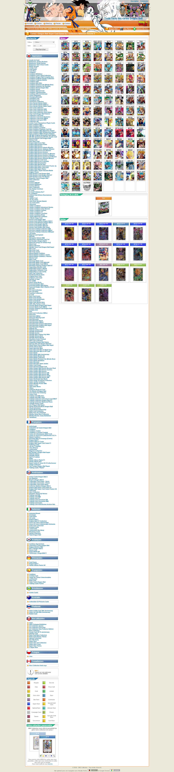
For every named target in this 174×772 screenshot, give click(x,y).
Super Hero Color (35, 644)
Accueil (29, 23)
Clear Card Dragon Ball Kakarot (39, 114)
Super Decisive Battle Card (38, 366)
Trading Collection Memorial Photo (40, 402)
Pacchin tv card (34, 279)
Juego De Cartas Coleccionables (40, 577)
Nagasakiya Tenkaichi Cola (38, 270)
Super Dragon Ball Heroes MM (39, 377)
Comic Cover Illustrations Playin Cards (42, 123)
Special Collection (35, 638)
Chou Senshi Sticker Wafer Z (38, 104)
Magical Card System (36, 235)
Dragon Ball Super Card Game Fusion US (43, 489)
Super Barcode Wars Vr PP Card (39, 351)
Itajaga (31, 196)
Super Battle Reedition (36, 360)
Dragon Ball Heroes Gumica (38, 152)
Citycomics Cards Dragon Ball (39, 545)
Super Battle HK (34, 551)
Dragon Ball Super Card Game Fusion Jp (42, 166)
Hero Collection (34, 187)
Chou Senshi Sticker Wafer (38, 103)
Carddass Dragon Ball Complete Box (41, 77)
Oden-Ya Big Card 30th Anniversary (41, 610)
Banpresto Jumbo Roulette (38, 61)
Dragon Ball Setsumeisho (37, 163)
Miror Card (32, 259)
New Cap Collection (35, 273)
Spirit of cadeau (34, 457)
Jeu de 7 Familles (35, 446)
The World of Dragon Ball (37, 391)
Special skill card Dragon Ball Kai (40, 343)
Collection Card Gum (36, 115)
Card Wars (32, 71)
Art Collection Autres (36, 626)
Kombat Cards (34, 527)
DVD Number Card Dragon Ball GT (40, 175)
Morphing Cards (34, 532)
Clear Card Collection (36, 107)
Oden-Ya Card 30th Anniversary (39, 612)
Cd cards (32, 518)
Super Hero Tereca (35, 646)
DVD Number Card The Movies (39, 176)
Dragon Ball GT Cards (36, 441)
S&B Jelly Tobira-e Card (37, 304)
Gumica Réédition (35, 184)
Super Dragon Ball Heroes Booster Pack (42, 368)
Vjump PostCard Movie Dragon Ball (41, 406)
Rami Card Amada (35, 297)
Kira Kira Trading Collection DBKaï (40, 230)
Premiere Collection (35, 293)
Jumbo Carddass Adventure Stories (41, 207)
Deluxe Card (33, 140)
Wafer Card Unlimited (36, 411)
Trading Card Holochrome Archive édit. (42, 504)
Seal (30, 311)
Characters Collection (36, 101)
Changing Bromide (35, 97)
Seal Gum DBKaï (34, 316)
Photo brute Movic (35, 282)
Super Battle (33, 353)
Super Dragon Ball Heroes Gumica (40, 369)
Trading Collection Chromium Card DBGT (43, 399)
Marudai (32, 236)
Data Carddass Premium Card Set (40, 129)
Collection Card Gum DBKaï (38, 118)
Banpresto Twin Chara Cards (38, 65)
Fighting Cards (34, 444)
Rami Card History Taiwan (37, 636)
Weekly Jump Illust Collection (39, 414)
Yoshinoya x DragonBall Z (37, 553)
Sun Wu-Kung (34, 639)
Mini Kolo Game (34, 251)
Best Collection (34, 630)
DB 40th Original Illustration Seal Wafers (42, 135)
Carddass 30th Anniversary (38, 94)
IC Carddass (33, 193)
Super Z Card (33, 385)
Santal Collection (35, 533)
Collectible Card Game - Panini (39, 483)
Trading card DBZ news (37, 397)
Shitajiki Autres (34, 333)
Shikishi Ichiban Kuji (36, 330)
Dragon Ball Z (33, 440)
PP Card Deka (33, 291)
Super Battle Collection (37, 357)
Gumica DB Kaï (34, 186)
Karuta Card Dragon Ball (37, 219)
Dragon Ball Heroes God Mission (40, 150)
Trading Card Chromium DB (38, 499)
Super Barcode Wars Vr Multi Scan (40, 350)
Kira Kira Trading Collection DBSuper (41, 232)
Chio (30, 656)
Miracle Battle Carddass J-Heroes (40, 256)
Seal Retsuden (34, 319)
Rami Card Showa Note (37, 302)
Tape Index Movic (35, 386)
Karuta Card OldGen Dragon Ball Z (40, 221)
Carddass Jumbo (35, 431)
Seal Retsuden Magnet (36, 327)
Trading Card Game (35, 503)
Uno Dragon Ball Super (37, 405)
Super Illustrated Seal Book (38, 379)
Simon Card (33, 550)
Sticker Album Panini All (37, 565)
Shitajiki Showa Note (36, 336)
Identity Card (33, 633)
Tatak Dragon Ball (35, 535)
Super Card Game (35, 365)
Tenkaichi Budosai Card (37, 389)
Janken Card (33, 198)
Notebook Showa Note (36, 274)
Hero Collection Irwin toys (38, 665)
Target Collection (35, 464)
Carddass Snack (34, 89)
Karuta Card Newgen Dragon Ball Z (41, 222)
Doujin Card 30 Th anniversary (39, 632)
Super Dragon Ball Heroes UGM (39, 376)
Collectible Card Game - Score (39, 481)
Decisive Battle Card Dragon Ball (40, 138)
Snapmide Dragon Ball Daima (39, 342)
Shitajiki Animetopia (36, 331)
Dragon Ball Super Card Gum (39, 167)
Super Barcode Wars (36, 348)
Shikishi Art (33, 328)
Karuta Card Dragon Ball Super (39, 227)
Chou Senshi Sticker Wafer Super (40, 106)
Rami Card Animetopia (36, 299)
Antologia (32, 515)
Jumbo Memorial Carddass (38, 216)
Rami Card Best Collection (38, 635)
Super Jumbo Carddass (37, 382)
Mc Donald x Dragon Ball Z (38, 241)
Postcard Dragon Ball (36, 284)
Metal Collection (34, 245)
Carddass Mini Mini (35, 83)
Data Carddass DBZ (35, 124)
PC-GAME (32, 281)
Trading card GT (34, 498)
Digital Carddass (34, 437)
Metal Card (32, 244)
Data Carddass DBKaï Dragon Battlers (42, 133)
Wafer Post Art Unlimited (37, 412)
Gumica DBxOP (34, 183)
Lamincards (33, 449)
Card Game (33, 69)
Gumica (31, 181)
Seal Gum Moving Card (37, 317)
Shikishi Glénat (34, 454)
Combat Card (33, 576)
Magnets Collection (35, 451)
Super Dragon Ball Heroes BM (39, 374)
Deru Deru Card (34, 141)
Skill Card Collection (36, 340)
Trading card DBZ (35, 496)
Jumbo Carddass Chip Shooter (39, 209)
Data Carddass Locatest (37, 127)
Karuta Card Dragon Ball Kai (38, 225)
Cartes (39, 23)
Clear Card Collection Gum (38, 110)
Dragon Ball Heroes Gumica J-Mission (42, 155)
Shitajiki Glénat (34, 455)
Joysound (32, 204)
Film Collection (34, 179)
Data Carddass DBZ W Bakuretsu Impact (42, 132)
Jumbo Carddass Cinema (37, 210)
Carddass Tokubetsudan (37, 92)
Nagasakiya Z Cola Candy (37, 271)
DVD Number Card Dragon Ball (39, 173)
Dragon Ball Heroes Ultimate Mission (41, 158)
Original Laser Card (35, 278)
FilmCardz (32, 490)
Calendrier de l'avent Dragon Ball (40, 428)
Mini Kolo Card (34, 250)
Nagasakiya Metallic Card (37, 267)
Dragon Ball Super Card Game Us (40, 487)
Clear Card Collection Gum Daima (40, 112)
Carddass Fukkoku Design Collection (41, 78)
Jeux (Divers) (33, 448)
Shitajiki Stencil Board (36, 337)
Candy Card (33, 68)
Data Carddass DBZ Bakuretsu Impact (42, 130)
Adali (31, 623)
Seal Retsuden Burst (36, 320)
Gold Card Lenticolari (36, 525)
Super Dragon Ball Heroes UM (39, 373)
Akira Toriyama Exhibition (37, 624)
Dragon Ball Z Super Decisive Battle (41, 170)
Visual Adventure (35, 408)
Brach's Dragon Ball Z (36, 480)
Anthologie (33, 426)
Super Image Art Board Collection (40, 380)
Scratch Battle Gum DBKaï (38, 307)
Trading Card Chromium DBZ (39, 501)
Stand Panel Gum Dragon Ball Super (41, 345)
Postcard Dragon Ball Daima (38, 285)
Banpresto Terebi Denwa (37, 63)
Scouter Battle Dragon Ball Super (40, 305)
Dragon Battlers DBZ (36, 547)
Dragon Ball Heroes (35, 146)
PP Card (32, 288)
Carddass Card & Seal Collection (40, 75)
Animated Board (34, 513)
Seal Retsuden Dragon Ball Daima (40, 324)
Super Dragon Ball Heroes (37, 371)
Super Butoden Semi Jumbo (38, 363)
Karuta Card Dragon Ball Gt (38, 224)
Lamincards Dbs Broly (36, 530)
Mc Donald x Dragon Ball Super (39, 452)
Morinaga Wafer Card (36, 261)
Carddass (32, 72)
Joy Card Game (34, 202)
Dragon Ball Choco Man (37, 143)
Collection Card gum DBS (37, 120)
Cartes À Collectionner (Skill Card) (40, 434)
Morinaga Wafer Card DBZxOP (39, 262)
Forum (58, 23)
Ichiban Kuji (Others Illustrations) (40, 195)
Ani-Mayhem (33, 478)
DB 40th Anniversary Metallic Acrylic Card (43, 137)
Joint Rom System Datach (38, 201)
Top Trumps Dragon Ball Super (39, 466)
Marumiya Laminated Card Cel (39, 239)
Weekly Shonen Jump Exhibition (40, 415)
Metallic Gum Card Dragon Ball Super (41, 247)
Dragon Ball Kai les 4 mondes (39, 161)
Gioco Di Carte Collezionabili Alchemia (42, 524)
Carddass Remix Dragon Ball (38, 88)
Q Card (31, 294)
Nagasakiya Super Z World (38, 268)
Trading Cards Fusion (36, 583)
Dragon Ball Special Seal (37, 164)
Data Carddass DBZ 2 (36, 126)
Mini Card (32, 248)
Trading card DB (34, 495)
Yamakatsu (32, 417)
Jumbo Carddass (35, 206)
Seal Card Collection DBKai (38, 313)
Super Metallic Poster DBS (38, 383)
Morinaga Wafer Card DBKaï (38, 264)
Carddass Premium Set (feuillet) (39, 86)
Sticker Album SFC (35, 461)
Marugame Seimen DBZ (37, 238)
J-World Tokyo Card (35, 218)
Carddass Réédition (35, 74)
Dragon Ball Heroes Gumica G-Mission (42, 153)
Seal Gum (32, 314)
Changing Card (34, 98)
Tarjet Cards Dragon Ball (37, 582)
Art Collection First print (37, 627)
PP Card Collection (35, 290)
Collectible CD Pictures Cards (39, 601)
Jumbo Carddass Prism (37, 215)
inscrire (50, 764)
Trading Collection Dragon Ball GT (40, 400)
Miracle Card (33, 258)
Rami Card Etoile (34, 301)
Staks (31, 458)
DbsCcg (49, 23)
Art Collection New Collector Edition (41, 629)
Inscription (134, 1)
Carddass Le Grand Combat (38, 432)
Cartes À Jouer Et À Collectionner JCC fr (42, 435)
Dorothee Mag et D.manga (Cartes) (40, 438)
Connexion (144, 1)
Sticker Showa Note (35, 346)
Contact (68, 23)
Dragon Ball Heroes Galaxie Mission (41, 147)
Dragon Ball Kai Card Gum (38, 160)
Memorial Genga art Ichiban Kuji (40, 242)
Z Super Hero (33, 647)
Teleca (31, 388)
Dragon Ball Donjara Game (38, 144)
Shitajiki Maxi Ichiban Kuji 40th (39, 334)
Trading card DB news (36, 396)
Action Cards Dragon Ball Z (38, 477)
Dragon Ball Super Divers (37, 169)
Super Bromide (34, 362)
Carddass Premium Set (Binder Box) (41, 84)
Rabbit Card (33, 614)
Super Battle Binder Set (37, 356)
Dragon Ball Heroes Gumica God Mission (43, 156)
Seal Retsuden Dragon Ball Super (40, 325)
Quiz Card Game (34, 296)
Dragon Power (34, 172)
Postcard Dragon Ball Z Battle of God (41, 287)
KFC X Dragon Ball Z (36, 548)
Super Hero (33, 641)
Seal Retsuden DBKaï (36, 322)
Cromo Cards (33, 592)
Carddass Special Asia (36, 544)
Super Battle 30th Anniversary (39, 354)
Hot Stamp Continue (36, 189)
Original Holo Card (35, 276)
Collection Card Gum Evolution (39, 117)
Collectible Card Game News (38, 484)
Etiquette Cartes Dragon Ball (38, 178)
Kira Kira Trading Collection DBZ (40, 228)
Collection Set (34, 121)
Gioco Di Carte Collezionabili (39, 522)
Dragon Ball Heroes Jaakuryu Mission (41, 149)
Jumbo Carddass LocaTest (38, 213)
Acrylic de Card (34, 60)
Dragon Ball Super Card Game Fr (40, 443)
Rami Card (32, 580)
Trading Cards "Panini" (36, 467)
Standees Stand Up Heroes (38, 493)
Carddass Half (34, 81)
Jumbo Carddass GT (36, 212)
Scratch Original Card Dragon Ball (40, 308)
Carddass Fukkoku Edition (38, 80)
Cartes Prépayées (35, 95)
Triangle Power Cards (36, 403)
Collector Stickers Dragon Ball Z (40, 486)
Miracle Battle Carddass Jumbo (39, 255)
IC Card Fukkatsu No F (36, 192)
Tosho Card (33, 394)
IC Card (31, 190)
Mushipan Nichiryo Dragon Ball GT (40, 265)
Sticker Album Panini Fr (37, 460)
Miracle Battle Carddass (37, 253)
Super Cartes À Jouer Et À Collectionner (42, 463)
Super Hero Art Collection (37, 643)
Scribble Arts (33, 310)
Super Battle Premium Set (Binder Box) (42, 359)
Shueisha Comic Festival (37, 339)
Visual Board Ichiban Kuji (37, 409)
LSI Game (32, 233)
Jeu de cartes (33, 199)
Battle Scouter (34, 66)
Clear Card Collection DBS (38, 109)
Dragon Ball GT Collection (38, 521)
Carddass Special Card (36, 91)
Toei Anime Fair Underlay (37, 392)
